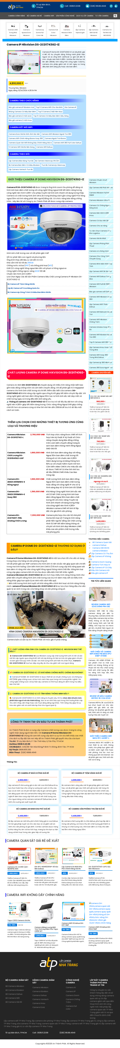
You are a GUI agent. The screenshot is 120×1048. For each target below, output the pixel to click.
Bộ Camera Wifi (13, 998)
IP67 (27, 265)
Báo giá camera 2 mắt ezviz (20, 116)
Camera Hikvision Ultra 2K (99, 200)
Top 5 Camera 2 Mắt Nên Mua (50, 111)
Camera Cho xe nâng (98, 226)
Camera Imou (38, 1003)
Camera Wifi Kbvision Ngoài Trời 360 (100, 335)
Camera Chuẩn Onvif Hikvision (98, 181)
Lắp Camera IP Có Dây (100, 567)
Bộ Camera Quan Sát (102, 542)
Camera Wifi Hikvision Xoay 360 (100, 298)
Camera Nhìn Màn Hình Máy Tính (100, 265)
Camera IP (71, 991)
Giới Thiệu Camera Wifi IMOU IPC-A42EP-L (101, 737)
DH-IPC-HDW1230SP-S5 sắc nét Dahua (46, 868)
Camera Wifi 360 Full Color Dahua (67, 143)
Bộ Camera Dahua (14, 994)
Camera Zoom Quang (99, 562)
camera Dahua (99, 545)
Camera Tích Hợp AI (99, 564)
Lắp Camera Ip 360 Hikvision (100, 362)
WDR (37, 271)
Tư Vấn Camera (101, 16)
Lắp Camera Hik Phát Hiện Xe (101, 187)
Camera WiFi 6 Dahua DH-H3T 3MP (73, 924)
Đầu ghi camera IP (98, 573)
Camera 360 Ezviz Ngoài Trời (100, 367)
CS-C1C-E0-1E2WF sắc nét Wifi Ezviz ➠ (101, 397)
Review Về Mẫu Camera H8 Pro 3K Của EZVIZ (101, 697)
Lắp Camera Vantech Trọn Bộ (21, 169)
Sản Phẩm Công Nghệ (65, 16)
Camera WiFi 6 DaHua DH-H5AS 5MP (100, 928)
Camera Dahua (39, 995)
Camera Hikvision (40, 987)
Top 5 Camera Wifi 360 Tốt (100, 342)
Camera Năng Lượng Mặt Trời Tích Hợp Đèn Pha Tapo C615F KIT (46, 929)
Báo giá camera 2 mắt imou (20, 120)
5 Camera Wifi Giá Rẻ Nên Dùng (21, 147)
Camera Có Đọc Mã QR (98, 220)
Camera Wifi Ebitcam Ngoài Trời (100, 313)
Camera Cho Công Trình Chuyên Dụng (99, 257)
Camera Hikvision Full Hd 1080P (99, 194)
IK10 (50, 265)
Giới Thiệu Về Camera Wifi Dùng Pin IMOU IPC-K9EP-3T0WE (101, 653)
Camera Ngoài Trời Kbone (55, 138)
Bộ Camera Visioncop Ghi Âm (47, 161)
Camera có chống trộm (99, 251)
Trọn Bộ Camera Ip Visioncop (53, 165)
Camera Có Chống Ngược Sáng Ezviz (100, 206)
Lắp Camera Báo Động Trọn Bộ (21, 161)
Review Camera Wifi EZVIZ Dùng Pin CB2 (101, 605)
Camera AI (71, 987)
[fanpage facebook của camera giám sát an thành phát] (111, 6)
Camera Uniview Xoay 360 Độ (100, 328)
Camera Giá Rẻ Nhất (97, 238)
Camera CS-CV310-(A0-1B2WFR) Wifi (18, 868)
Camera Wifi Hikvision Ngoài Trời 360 (56, 134)
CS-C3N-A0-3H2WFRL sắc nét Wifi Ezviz (101, 477)
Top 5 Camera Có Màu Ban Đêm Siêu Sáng (50, 116)
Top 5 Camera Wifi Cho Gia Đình (49, 107)
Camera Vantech (40, 999)
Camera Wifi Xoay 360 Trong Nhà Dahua (98, 356)
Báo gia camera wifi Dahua (100, 291)
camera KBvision (100, 550)
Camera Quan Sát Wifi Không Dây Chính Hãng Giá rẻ (30, 143)
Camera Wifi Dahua (44, 147)
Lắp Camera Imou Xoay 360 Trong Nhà (100, 348)
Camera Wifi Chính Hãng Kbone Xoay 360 (26, 138)
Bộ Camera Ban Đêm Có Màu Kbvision (24, 165)
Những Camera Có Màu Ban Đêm (22, 111)
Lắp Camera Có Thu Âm (100, 553)
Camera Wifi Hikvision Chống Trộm (98, 320)
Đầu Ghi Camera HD (99, 570)
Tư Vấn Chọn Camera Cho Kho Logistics (100, 232)
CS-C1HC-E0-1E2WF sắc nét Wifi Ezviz (100, 437)
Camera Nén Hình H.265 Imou (99, 214)
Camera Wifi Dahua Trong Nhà (100, 277)
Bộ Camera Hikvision (15, 986)
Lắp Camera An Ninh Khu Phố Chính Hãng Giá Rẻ (72, 868)
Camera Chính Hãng (17, 15)
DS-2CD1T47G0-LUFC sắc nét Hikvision (100, 868)
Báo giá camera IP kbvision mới (21, 107)
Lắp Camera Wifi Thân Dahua (98, 305)
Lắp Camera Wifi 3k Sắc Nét (100, 271)
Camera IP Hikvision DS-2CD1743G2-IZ (33, 44)
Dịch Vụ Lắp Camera (84, 16)
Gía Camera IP (70, 107)
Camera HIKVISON (100, 548)
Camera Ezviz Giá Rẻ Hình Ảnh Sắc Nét (24, 134)
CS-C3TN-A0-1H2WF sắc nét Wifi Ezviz (100, 517)
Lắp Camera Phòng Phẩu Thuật (99, 244)
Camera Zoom (72, 995)
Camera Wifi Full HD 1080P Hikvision (100, 285)
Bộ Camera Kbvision (15, 990)
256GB (30, 262)
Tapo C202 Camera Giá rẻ (19, 920)
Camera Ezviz (38, 1007)
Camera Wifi (49, 16)
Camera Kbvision (40, 991)
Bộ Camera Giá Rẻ (34, 16)
